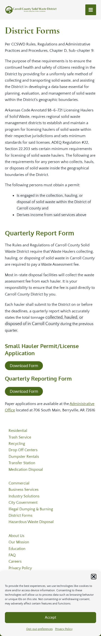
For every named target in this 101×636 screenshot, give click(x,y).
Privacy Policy (64, 629)
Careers (15, 561)
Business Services (23, 489)
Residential (18, 430)
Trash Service (20, 437)
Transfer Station (22, 463)
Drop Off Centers (23, 450)
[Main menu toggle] (90, 9)
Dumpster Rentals (24, 456)
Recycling (17, 443)
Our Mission (19, 542)
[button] (93, 576)
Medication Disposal (26, 469)
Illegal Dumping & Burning (31, 509)
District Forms (20, 515)
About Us (16, 536)
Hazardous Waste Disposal (31, 522)
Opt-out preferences (39, 629)
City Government (23, 502)
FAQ (12, 555)
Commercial (19, 483)
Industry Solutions (24, 496)
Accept (50, 617)
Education (17, 549)
